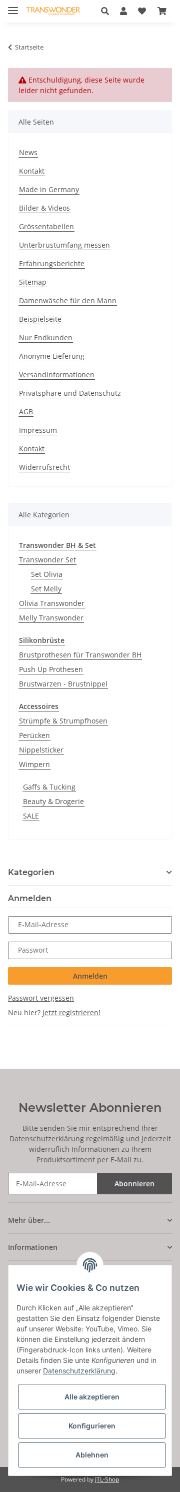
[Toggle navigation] (13, 6)
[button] (107, 11)
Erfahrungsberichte (51, 263)
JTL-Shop (107, 1479)
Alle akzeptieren (92, 1396)
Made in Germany (49, 189)
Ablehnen (92, 1454)
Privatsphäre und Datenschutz (70, 393)
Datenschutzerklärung (47, 1138)
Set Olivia (46, 574)
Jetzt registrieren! (71, 1012)
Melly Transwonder (51, 617)
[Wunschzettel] (142, 11)
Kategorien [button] (31, 872)
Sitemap (32, 282)
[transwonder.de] (53, 11)
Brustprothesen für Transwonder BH (80, 654)
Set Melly (46, 588)
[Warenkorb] (162, 11)
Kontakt (31, 171)
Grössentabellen (46, 226)
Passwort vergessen (41, 998)
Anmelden (90, 976)
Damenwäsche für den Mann (67, 300)
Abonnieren (134, 1183)
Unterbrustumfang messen (64, 245)
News (28, 152)
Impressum (38, 430)
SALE (31, 816)
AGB (26, 411)
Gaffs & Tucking (49, 787)
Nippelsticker (41, 750)
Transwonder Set (47, 559)
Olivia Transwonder (51, 603)
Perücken (34, 735)
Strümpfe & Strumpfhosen (63, 720)
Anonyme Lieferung (51, 356)
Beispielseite (40, 319)
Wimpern (34, 764)
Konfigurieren (92, 1425)
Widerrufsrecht (44, 467)
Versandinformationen (56, 374)
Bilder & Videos (44, 208)
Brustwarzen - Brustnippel (63, 683)
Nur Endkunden (45, 337)
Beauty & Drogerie (53, 801)
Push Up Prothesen (51, 669)
